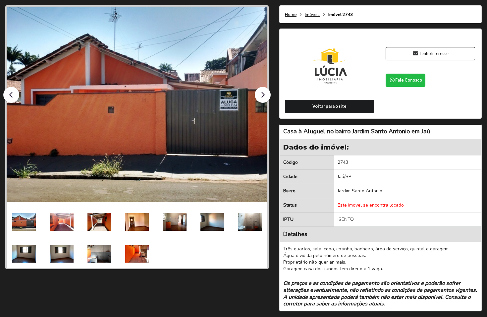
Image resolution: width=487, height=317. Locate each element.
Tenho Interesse (434, 53)
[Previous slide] (11, 95)
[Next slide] (263, 95)
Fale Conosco (408, 80)
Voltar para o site (329, 106)
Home (291, 15)
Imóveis (312, 15)
